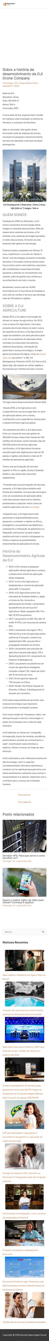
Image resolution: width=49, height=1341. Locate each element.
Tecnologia (8, 83)
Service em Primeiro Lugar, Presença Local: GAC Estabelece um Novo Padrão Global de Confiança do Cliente (23, 1285)
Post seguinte (24, 802)
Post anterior (24, 795)
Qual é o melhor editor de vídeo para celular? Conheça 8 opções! (23, 901)
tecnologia (34, 507)
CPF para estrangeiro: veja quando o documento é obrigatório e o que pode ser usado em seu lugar (23, 1137)
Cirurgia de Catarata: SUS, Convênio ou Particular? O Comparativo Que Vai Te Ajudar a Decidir (24, 1177)
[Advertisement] (24, 34)
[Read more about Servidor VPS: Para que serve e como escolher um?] (24, 836)
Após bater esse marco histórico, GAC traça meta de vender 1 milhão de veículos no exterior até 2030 (23, 1051)
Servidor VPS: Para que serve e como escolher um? (24, 856)
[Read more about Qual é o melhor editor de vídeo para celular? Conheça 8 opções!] (24, 882)
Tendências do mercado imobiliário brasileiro (24, 1322)
